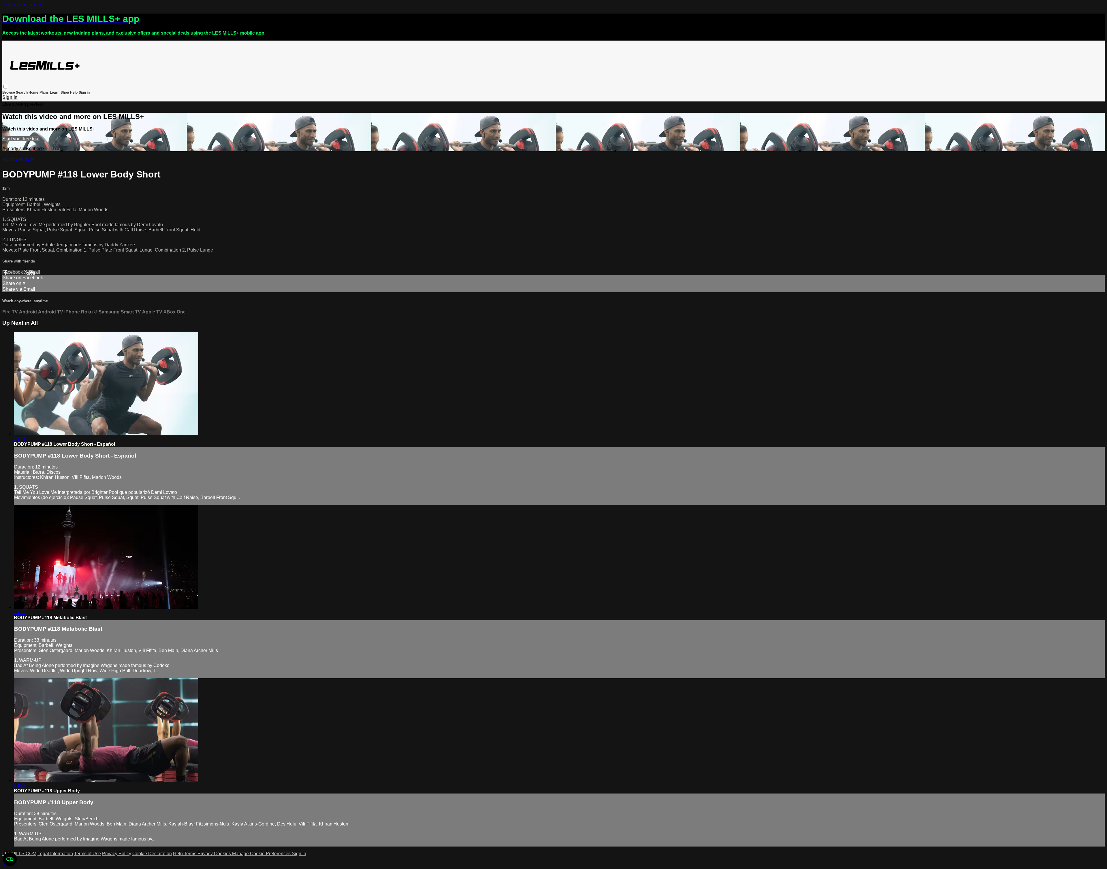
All (34, 323)
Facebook (13, 272)
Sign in (84, 92)
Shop (65, 92)
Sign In (10, 97)
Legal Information (55, 853)
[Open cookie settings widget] (10, 859)
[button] (5, 86)
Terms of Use (87, 853)
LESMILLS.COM (19, 853)
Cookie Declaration (152, 853)
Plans (44, 92)
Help (74, 92)
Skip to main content (23, 4)
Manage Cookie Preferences (262, 853)
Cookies (223, 853)
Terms (190, 853)
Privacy (205, 853)
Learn (54, 92)
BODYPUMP (18, 159)
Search (22, 92)
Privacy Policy (116, 853)
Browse (9, 92)
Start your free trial (20, 138)
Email (34, 272)
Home (33, 92)
